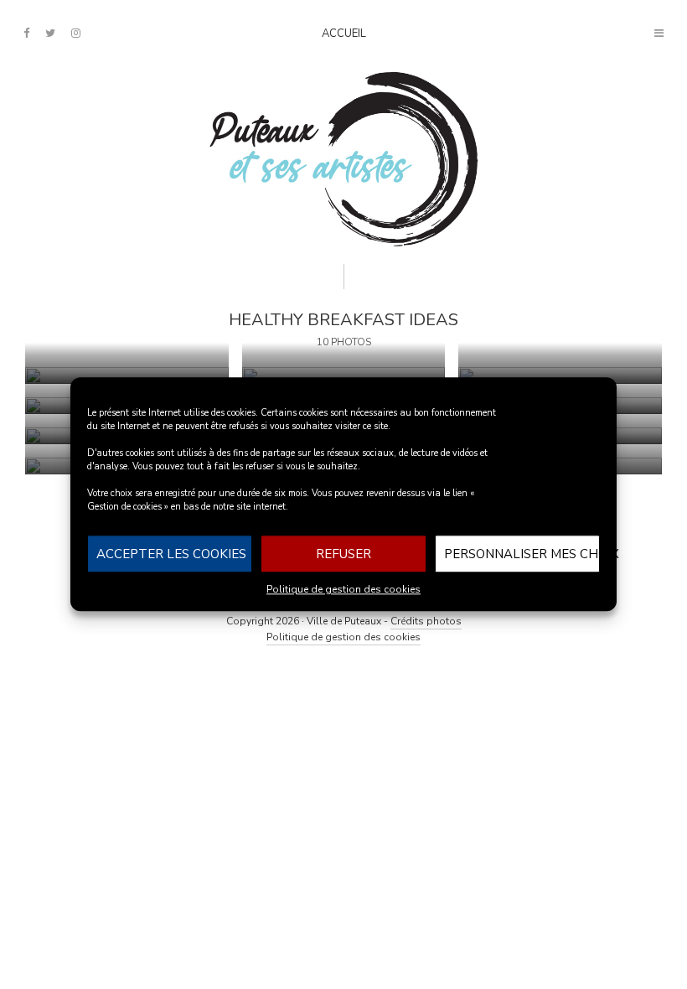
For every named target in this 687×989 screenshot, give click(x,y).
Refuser (343, 554)
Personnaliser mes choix (522, 554)
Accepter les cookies (171, 554)
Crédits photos (426, 621)
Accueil (344, 33)
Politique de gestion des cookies (343, 589)
